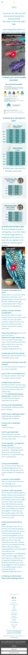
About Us (14, 602)
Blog (14, 606)
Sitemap (14, 609)
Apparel (14, 616)
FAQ (14, 607)
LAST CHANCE (14, 614)
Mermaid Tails (14, 617)
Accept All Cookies (14, 652)
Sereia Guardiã (14, 625)
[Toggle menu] (2, 2)
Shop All (14, 621)
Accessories (14, 613)
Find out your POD (14, 604)
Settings (14, 646)
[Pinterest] (15, 598)
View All (14, 626)
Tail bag (14, 619)
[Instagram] (13, 598)
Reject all (14, 649)
